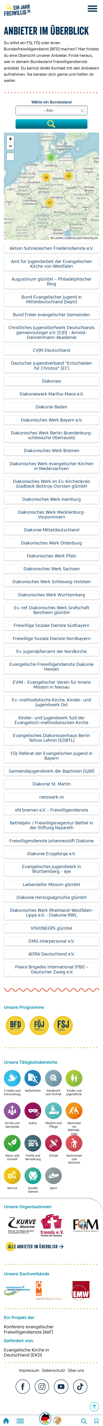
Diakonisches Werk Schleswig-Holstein (51, 581)
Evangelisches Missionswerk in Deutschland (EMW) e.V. (80, 1290)
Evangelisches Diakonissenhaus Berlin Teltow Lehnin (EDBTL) (51, 738)
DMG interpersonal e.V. (51, 941)
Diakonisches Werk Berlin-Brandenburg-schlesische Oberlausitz (51, 435)
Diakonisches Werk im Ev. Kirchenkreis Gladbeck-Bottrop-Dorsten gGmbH (51, 484)
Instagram (42, 1386)
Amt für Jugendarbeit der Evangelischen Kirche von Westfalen (51, 264)
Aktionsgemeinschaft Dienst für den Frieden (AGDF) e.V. (49, 1290)
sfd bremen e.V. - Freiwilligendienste (51, 810)
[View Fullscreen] (10, 156)
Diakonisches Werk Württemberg (51, 595)
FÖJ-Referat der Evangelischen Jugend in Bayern (51, 756)
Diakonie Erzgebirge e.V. (51, 853)
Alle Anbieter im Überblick (33, 1247)
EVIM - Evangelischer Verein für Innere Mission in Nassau (52, 685)
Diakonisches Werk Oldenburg (51, 543)
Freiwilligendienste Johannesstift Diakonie (51, 841)
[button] (49, 203)
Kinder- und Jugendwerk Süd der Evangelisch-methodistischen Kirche (51, 720)
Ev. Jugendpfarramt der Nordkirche (51, 651)
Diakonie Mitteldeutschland (51, 530)
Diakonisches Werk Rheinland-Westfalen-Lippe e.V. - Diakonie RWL (51, 913)
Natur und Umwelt (12, 1157)
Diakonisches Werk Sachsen (51, 568)
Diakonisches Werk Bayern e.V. (51, 420)
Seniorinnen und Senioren (74, 1159)
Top (94, 1406)
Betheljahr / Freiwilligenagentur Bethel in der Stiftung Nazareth (51, 825)
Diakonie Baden (51, 407)
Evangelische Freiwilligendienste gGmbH (17, 1290)
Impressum (29, 1370)
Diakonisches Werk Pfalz (51, 556)
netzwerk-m (51, 797)
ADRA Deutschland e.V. (51, 954)
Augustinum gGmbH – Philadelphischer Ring (51, 282)
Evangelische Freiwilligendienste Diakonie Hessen (51, 667)
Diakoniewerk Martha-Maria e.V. (52, 394)
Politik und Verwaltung (33, 1157)
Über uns (76, 1370)
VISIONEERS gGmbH (51, 928)
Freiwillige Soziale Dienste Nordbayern (52, 638)
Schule (53, 1156)
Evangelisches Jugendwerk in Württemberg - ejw (51, 869)
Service (12, 1188)
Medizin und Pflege (54, 1125)
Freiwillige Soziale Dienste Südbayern (51, 625)
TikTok (80, 1386)
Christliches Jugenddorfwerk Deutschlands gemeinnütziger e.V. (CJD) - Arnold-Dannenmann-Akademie (51, 332)
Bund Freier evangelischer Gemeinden (51, 314)
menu (92, 8)
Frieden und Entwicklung (12, 1092)
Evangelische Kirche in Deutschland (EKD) (26, 1352)
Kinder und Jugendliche (74, 1092)
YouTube (61, 1386)
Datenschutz (53, 1370)
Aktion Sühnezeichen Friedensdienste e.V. (51, 248)
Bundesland (61, 102)
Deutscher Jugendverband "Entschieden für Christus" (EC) (51, 366)
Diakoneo (51, 381)
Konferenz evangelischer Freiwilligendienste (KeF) (29, 1329)
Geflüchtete (33, 1091)
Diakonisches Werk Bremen (51, 450)
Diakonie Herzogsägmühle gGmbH (52, 897)
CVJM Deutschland (51, 350)
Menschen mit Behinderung (74, 1128)
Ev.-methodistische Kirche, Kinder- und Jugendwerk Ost (51, 702)
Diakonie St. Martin (52, 784)
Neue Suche (83, 1421)
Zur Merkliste (96, 1421)
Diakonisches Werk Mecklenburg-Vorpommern (51, 515)
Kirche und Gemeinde (12, 1125)
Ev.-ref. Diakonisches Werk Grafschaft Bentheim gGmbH (51, 610)
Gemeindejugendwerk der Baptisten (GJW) (51, 771)
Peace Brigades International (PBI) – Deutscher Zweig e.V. (51, 969)
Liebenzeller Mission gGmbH (51, 884)
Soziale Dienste (33, 1189)
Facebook (23, 1386)
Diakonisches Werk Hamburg (51, 499)
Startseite (6, 1421)
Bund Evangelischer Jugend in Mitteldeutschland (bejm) (51, 299)
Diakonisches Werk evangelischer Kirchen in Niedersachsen (51, 466)
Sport (53, 1188)
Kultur (33, 1123)
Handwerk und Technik (53, 1092)
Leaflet (58, 238)
